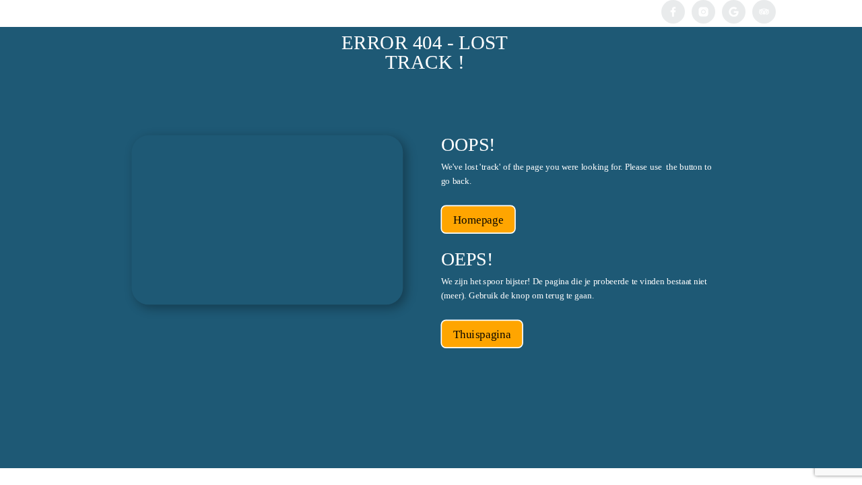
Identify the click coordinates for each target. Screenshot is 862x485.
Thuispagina (481, 334)
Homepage (478, 220)
